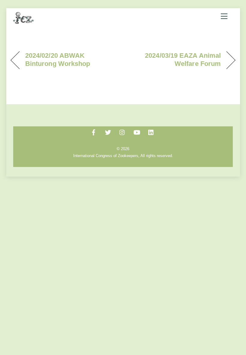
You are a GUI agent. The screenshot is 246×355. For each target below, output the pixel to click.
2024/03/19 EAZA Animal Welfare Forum (175, 59)
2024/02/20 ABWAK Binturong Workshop (57, 59)
